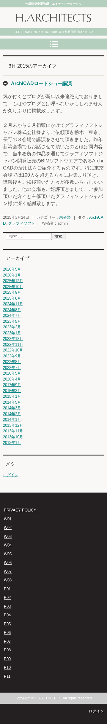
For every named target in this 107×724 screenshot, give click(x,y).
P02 (7, 597)
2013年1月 (12, 442)
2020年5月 (12, 373)
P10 (7, 667)
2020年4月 (12, 379)
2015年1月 (12, 396)
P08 (7, 650)
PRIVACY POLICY (20, 510)
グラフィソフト (21, 223)
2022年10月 (13, 350)
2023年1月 (12, 333)
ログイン (10, 475)
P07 (7, 641)
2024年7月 (12, 315)
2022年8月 (12, 361)
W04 (8, 545)
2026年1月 (12, 275)
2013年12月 (13, 425)
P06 (7, 632)
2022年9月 (12, 356)
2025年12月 (13, 281)
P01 (7, 589)
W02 (8, 527)
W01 (8, 519)
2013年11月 (13, 431)
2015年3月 (12, 391)
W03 (8, 536)
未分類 (65, 217)
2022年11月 (13, 344)
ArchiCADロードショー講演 (41, 83)
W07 (8, 571)
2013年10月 (13, 437)
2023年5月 (12, 321)
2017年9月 (12, 385)
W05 (8, 554)
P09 (7, 659)
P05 (7, 624)
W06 (8, 562)
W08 (8, 580)
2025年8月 (12, 298)
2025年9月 (12, 292)
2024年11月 (13, 304)
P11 (7, 676)
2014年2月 (12, 414)
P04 (7, 615)
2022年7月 (12, 367)
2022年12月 (13, 338)
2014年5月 (12, 402)
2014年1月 (12, 419)
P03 (7, 606)
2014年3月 (12, 408)
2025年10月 (13, 287)
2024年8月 (12, 310)
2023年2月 (12, 327)
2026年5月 (12, 269)
